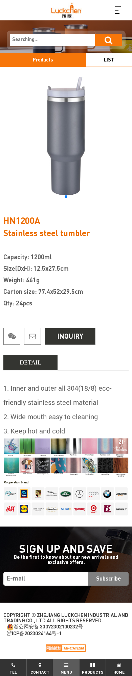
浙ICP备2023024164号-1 (34, 633)
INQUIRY (70, 336)
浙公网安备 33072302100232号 (48, 626)
